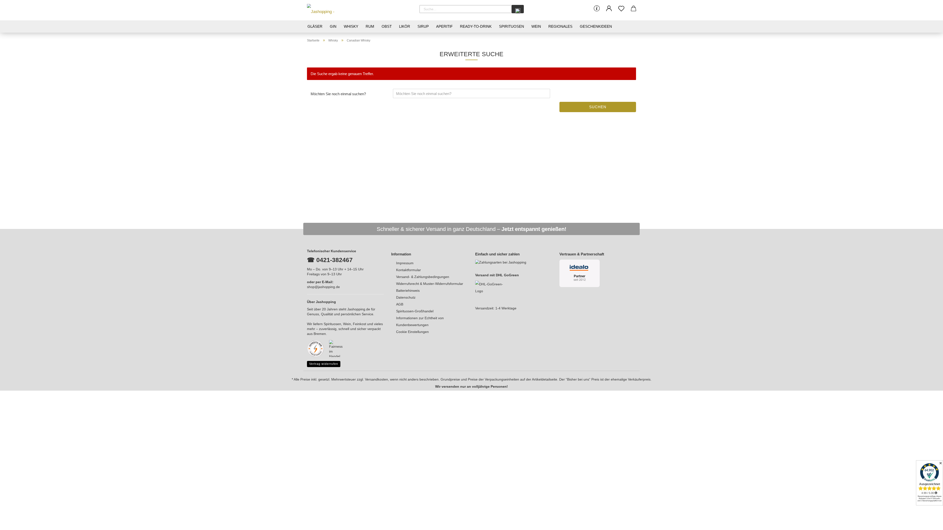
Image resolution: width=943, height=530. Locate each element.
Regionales (560, 26)
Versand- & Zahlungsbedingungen (422, 277)
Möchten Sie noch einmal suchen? (338, 94)
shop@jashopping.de (323, 287)
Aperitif (444, 26)
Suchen (597, 107)
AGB (399, 304)
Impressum (405, 263)
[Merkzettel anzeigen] (621, 8)
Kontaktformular (408, 270)
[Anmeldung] (609, 8)
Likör (404, 26)
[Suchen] (518, 9)
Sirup (423, 26)
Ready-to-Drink (476, 26)
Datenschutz (406, 297)
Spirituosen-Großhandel (414, 311)
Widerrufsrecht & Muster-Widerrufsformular (429, 284)
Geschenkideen (596, 26)
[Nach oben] (929, 522)
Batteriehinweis (408, 290)
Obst (387, 26)
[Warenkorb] (633, 8)
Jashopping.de (358, 309)
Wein (536, 26)
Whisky (351, 26)
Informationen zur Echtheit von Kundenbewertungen (420, 321)
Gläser (314, 26)
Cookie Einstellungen (412, 332)
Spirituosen (511, 26)
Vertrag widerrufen (323, 364)
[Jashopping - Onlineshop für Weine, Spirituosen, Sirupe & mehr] (329, 10)
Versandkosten (376, 379)
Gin (333, 26)
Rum (370, 26)
